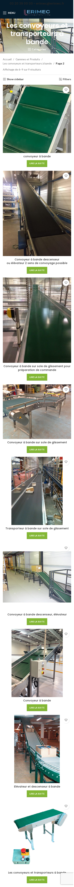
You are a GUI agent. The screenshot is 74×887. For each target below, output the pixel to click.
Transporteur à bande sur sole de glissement (37, 528)
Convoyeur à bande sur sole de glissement (37, 442)
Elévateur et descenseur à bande (37, 786)
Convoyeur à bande (37, 700)
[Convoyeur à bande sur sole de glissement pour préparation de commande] (37, 320)
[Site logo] (37, 12)
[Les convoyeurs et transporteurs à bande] (37, 835)
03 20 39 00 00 (21, 3)
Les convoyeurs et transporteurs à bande (27, 63)
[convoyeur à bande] (37, 119)
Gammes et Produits (28, 59)
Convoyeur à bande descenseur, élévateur (37, 614)
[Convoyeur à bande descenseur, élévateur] (37, 577)
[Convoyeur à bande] (37, 663)
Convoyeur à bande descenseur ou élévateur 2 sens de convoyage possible (37, 261)
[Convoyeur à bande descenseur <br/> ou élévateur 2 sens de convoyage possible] (37, 213)
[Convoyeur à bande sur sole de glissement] (37, 411)
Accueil (7, 59)
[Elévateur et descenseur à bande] (37, 749)
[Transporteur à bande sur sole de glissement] (37, 491)
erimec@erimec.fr (50, 3)
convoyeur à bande (37, 156)
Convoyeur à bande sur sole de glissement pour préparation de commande (37, 368)
